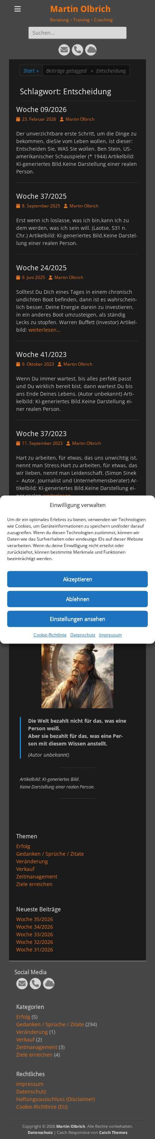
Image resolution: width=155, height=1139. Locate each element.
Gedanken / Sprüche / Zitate (50, 853)
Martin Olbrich (80, 9)
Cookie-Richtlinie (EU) (41, 1106)
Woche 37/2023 (41, 433)
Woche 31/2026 (34, 949)
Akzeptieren (77, 579)
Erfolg (23, 846)
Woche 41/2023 (41, 354)
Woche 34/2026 (34, 926)
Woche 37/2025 (41, 196)
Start (31, 70)
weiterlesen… (44, 329)
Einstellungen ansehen (77, 618)
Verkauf (25, 868)
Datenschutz (83, 635)
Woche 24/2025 (41, 267)
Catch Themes (113, 1132)
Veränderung (32, 861)
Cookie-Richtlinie (50, 635)
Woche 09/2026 (41, 109)
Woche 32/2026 (34, 941)
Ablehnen (77, 598)
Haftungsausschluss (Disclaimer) (55, 1099)
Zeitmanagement (36, 876)
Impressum (110, 635)
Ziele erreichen (34, 884)
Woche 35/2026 (34, 919)
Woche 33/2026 (34, 934)
